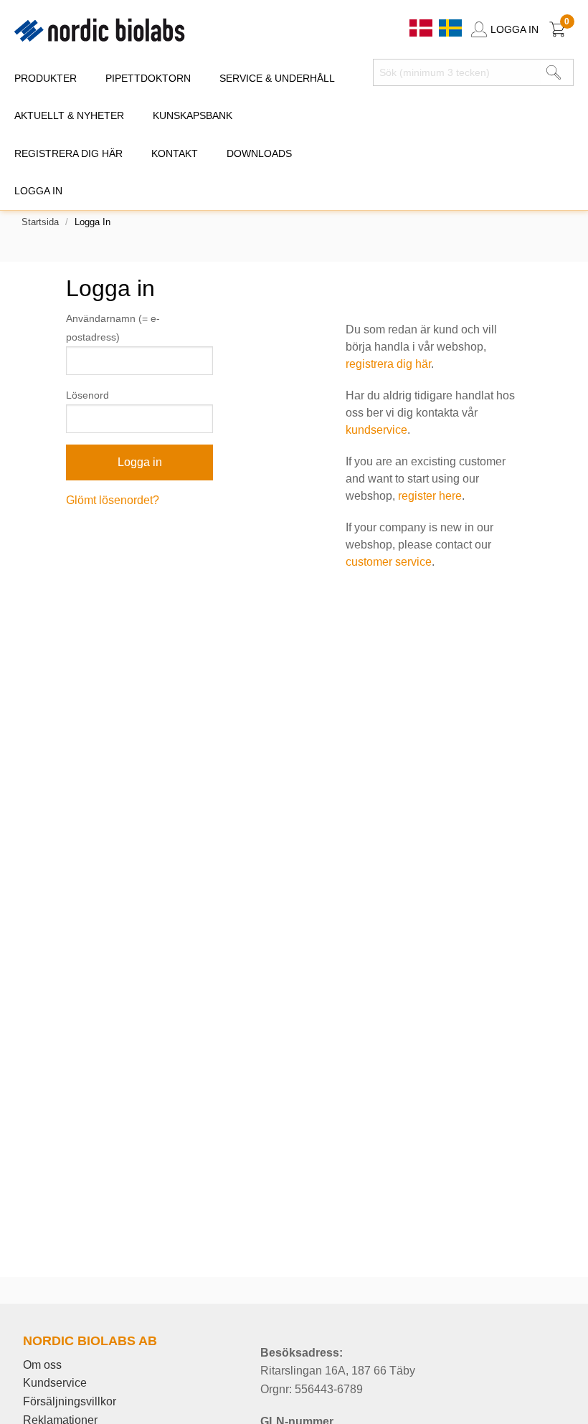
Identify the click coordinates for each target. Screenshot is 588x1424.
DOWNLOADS (259, 153)
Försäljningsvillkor (69, 1401)
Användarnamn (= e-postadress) (113, 327)
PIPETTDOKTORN (148, 78)
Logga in (38, 190)
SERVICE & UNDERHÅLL (277, 78)
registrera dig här (388, 364)
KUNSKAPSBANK (192, 115)
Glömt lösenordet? (112, 500)
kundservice (376, 430)
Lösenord (87, 395)
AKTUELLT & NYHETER (69, 115)
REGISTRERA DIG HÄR (68, 153)
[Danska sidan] (422, 27)
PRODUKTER (45, 78)
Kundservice (55, 1383)
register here (430, 496)
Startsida (40, 222)
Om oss (42, 1365)
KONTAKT (174, 153)
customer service (389, 562)
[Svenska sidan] (450, 27)
